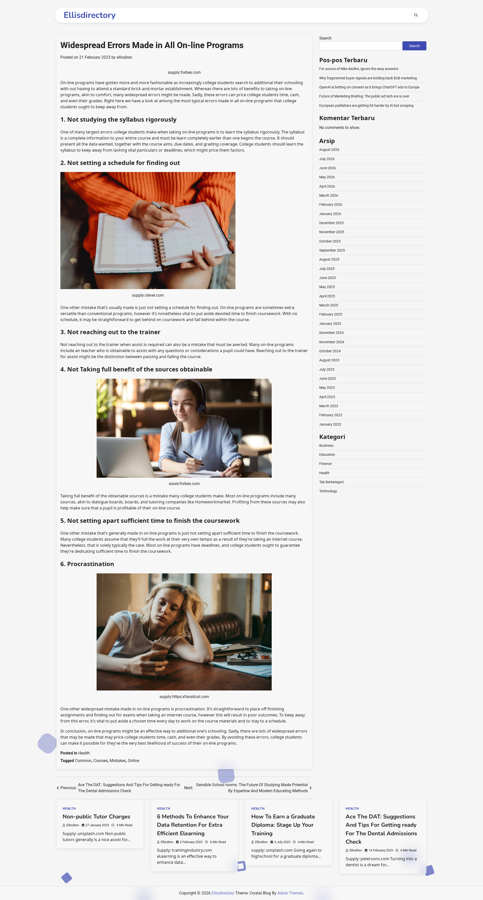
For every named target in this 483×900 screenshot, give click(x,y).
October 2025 (330, 241)
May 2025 (327, 287)
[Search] (416, 15)
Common (83, 760)
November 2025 (331, 232)
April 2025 (327, 296)
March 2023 (328, 406)
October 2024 (330, 351)
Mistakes (118, 760)
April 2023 (327, 397)
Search (325, 38)
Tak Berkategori (331, 482)
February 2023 (330, 415)
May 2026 (327, 177)
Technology (328, 491)
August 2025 (329, 259)
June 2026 (327, 168)
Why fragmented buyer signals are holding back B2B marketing (368, 78)
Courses (100, 760)
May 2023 (327, 388)
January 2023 (330, 424)
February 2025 (330, 314)
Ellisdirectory (90, 15)
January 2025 (330, 324)
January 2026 (330, 214)
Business (326, 445)
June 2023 (327, 378)
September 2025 (332, 250)
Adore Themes (290, 893)
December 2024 (331, 333)
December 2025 (331, 223)
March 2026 (328, 195)
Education (327, 455)
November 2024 (331, 342)
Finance (325, 464)
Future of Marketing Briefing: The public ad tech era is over (364, 96)
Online (133, 760)
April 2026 (327, 186)
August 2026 (329, 150)
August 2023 (329, 360)
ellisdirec (124, 57)
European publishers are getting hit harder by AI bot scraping (366, 105)
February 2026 (330, 204)
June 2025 (327, 278)
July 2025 (327, 269)
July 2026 (327, 159)
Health (84, 753)
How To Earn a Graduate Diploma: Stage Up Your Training (283, 825)
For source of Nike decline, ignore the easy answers (358, 69)
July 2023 (327, 369)
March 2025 (328, 305)
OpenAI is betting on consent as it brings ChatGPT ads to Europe (369, 87)
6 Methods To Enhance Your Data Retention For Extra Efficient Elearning (193, 825)
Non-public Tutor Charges (96, 816)
